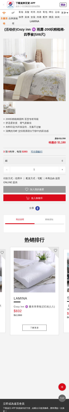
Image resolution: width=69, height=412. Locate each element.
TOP (62, 398)
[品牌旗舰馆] (13, 13)
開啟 (63, 4)
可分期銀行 (37, 151)
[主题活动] (4, 13)
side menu (62, 387)
